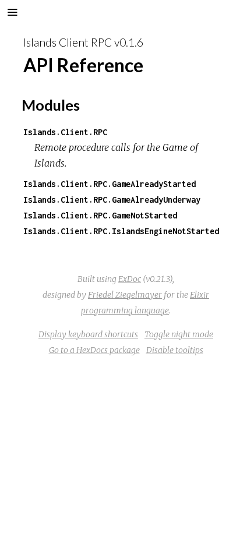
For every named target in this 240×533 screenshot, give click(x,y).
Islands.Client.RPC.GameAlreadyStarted (109, 184)
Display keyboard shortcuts (88, 334)
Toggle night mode (178, 334)
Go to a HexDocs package (94, 350)
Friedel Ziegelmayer (125, 295)
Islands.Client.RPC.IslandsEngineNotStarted (121, 231)
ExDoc (129, 279)
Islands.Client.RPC (65, 132)
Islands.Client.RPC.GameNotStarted (100, 215)
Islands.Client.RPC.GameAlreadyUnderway (111, 199)
